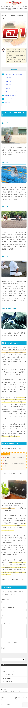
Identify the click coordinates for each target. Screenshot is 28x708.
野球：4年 (8, 77)
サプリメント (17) (7, 668)
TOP (5, 689)
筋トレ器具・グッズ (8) (8, 681)
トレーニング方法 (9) (8, 674)
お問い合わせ (8, 102)
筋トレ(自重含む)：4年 (11, 92)
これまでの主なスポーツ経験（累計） (14, 74)
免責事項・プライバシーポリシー (7, 698)
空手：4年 (8, 88)
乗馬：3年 (8, 84)
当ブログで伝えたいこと (11, 99)
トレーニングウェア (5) (8, 671)
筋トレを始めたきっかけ (11, 95)
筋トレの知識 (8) (7, 678)
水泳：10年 (8, 81)
